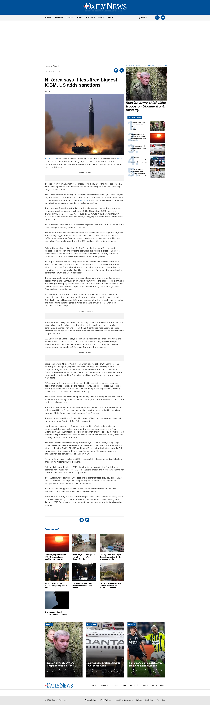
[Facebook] (157, 17)
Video (154, 685)
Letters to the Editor (144, 700)
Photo (110, 17)
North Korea (51, 159)
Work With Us (105, 700)
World (79, 17)
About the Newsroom (124, 700)
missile (119, 159)
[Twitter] (163, 17)
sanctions (83, 200)
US (46, 513)
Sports (101, 17)
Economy (59, 17)
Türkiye (48, 17)
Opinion (69, 17)
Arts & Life (90, 17)
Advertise (161, 700)
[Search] (139, 17)
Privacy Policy (90, 700)
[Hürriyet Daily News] (105, 7)
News (47, 66)
